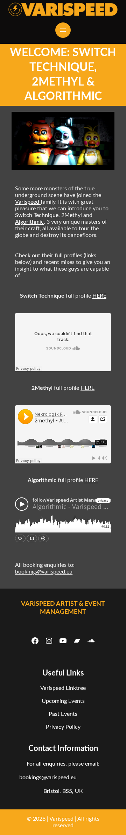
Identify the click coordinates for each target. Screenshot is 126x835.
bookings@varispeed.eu (43, 572)
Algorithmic (29, 222)
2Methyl (72, 215)
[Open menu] (63, 30)
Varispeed (28, 202)
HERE (99, 296)
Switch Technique (36, 215)
